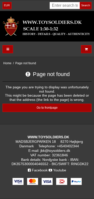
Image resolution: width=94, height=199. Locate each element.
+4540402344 (68, 146)
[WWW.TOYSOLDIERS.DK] (47, 26)
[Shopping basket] (86, 49)
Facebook (39, 170)
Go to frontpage (47, 107)
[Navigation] (8, 49)
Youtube (59, 170)
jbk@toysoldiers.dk (55, 151)
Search (85, 5)
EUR (7, 5)
